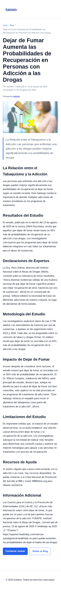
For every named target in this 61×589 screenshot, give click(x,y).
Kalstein (11, 9)
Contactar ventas (15, 551)
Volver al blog (40, 551)
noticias (16, 96)
